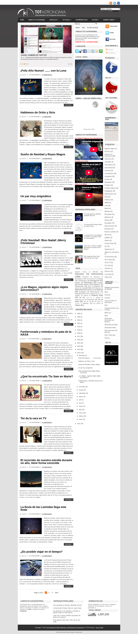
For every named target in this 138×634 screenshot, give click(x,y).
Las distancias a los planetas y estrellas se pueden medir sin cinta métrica (93, 236)
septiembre (82, 393)
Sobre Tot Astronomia (36, 20)
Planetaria (78, 293)
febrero (81, 416)
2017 (79, 336)
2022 (79, 326)
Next (56, 593)
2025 (79, 317)
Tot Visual (67, 20)
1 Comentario (46, 116)
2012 (79, 353)
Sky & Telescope (110, 335)
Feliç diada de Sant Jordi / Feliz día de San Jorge (92, 257)
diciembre (82, 355)
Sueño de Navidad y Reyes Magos (42, 154)
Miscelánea (79, 290)
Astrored (107, 298)
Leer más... (68, 105)
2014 (79, 346)
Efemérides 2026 (81, 20)
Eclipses (77, 283)
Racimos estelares (89, 293)
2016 (79, 339)
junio (80, 403)
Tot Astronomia (89, 299)
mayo (81, 406)
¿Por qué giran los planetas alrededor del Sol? (92, 214)
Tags (83, 27)
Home (22, 20)
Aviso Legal (99, 627)
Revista (99, 293)
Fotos (89, 286)
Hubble (77, 288)
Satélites (77, 295)
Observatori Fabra (110, 327)
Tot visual (97, 301)
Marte (90, 288)
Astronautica (79, 279)
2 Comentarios (46, 338)
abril (80, 409)
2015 (79, 343)
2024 (79, 320)
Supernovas (89, 297)
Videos (78, 27)
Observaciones (95, 292)
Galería (95, 20)
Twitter (112, 32)
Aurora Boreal (90, 278)
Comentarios (111, 53)
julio (80, 400)
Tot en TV (87, 301)
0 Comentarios (47, 74)
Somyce (107, 338)
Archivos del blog (92, 27)
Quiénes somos (109, 20)
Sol (80, 297)
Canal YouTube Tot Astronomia (110, 301)
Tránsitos (77, 303)
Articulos (95, 272)
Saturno (85, 295)
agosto (81, 396)
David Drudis (66, 632)
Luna (83, 288)
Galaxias (97, 286)
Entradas (110, 49)
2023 (79, 323)
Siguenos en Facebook (32, 55)
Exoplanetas (96, 284)
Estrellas (100, 283)
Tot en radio (108, 259)
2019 (79, 330)
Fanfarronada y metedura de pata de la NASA (45, 333)
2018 (79, 333)
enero (81, 419)
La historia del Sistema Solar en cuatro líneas (93, 225)
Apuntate (112, 39)
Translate (115, 11)
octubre (81, 390)
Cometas (100, 279)
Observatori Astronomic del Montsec (109, 320)
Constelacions (82, 281)
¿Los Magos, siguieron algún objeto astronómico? (44, 288)
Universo (85, 303)
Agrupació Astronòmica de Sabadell (112, 288)
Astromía (107, 295)
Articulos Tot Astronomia (89, 274)
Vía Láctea (96, 303)
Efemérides (88, 283)
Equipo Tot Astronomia (76, 632)
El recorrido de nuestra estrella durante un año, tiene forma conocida (46, 461)
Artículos (53, 20)
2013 (79, 349)
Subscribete (114, 26)
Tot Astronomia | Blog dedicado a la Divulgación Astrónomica (65, 627)
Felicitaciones (79, 286)
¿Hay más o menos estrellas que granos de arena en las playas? (93, 247)
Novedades (82, 292)
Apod (106, 292)
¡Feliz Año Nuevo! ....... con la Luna (43, 70)
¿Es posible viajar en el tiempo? (41, 551)
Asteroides (96, 277)
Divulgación (94, 281)
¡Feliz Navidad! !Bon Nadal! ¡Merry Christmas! (43, 241)
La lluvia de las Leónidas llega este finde (43, 508)
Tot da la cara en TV (33, 418)
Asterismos (85, 277)
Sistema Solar (97, 295)
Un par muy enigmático (35, 196)
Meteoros (98, 288)
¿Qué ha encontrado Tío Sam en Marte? (46, 376)
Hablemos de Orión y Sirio (37, 112)
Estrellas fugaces (83, 284)
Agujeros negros (81, 271)
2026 (79, 313)
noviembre (82, 387)
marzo (81, 413)
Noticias (100, 290)
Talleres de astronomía (112, 252)
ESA (106, 305)
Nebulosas (91, 290)
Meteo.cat (108, 312)
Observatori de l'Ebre (111, 324)
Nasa (106, 315)
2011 (79, 423)
